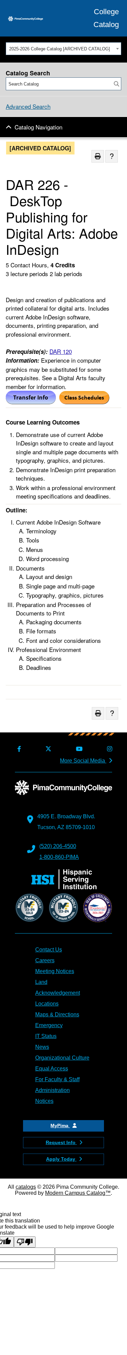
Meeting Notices (54, 971)
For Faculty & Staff (57, 1079)
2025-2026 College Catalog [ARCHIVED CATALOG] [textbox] (59, 48)
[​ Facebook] (18, 749)
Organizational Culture (62, 1058)
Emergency (49, 1025)
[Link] (84, 401)
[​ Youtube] (78, 749)
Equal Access (51, 1068)
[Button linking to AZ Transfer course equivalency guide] (31, 401)
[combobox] (63, 48)
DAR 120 (60, 351)
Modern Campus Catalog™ (78, 1193)
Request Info (61, 1142)
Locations (47, 1004)
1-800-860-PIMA (59, 857)
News (42, 1047)
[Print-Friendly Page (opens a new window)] (97, 156)
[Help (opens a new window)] (111, 156)
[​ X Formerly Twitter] (47, 749)
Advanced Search (28, 106)
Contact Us (48, 949)
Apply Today (61, 1159)
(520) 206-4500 (57, 846)
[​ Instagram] (108, 749)
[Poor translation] (25, 1242)
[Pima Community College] (25, 18)
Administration (52, 1090)
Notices (44, 1101)
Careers (45, 960)
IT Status (46, 1036)
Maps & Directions (57, 1014)
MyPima (60, 1125)
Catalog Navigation (38, 127)
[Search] (116, 83)
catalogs (26, 1187)
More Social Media (83, 761)
